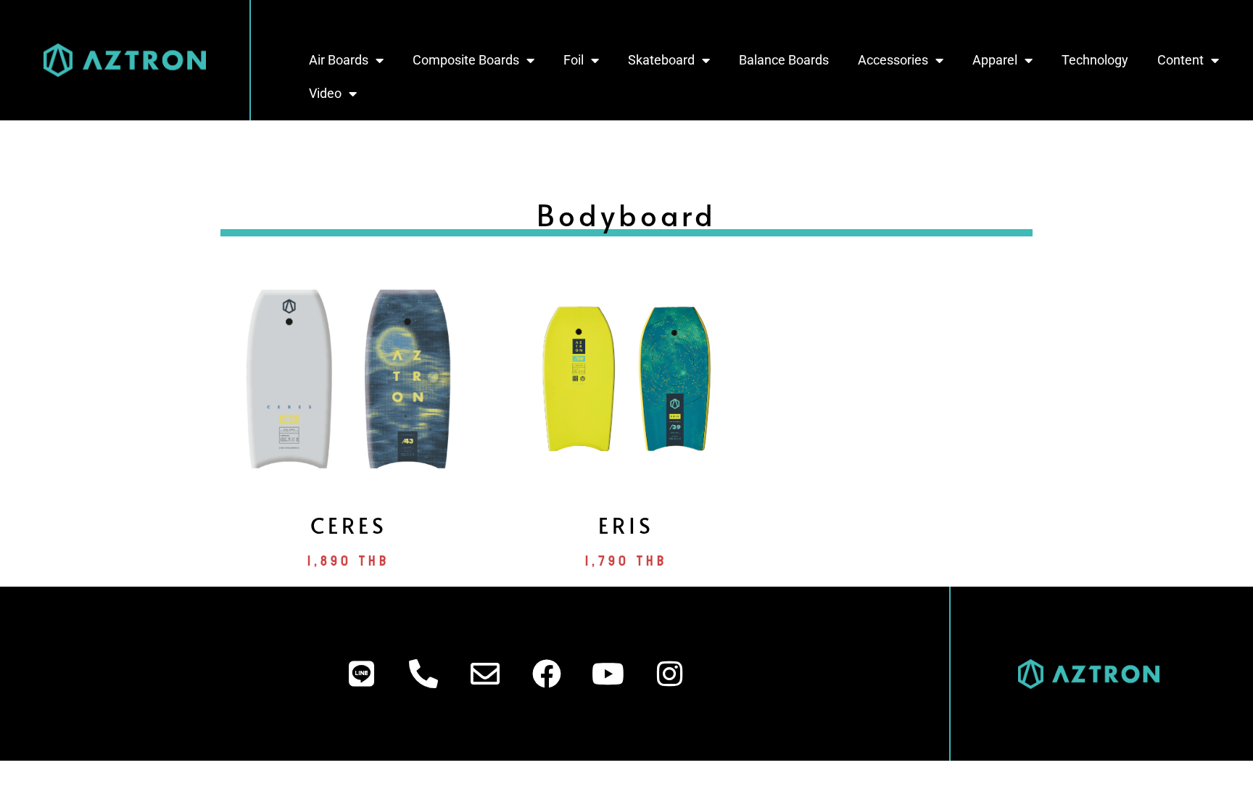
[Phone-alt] (423, 674)
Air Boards (338, 59)
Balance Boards (784, 59)
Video (325, 93)
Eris (626, 525)
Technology (1095, 59)
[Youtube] (608, 674)
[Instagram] (670, 674)
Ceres (348, 525)
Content (1180, 59)
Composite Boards (466, 59)
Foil (573, 59)
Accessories (893, 59)
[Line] (362, 674)
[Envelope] (485, 674)
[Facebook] (547, 674)
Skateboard (661, 59)
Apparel (994, 59)
